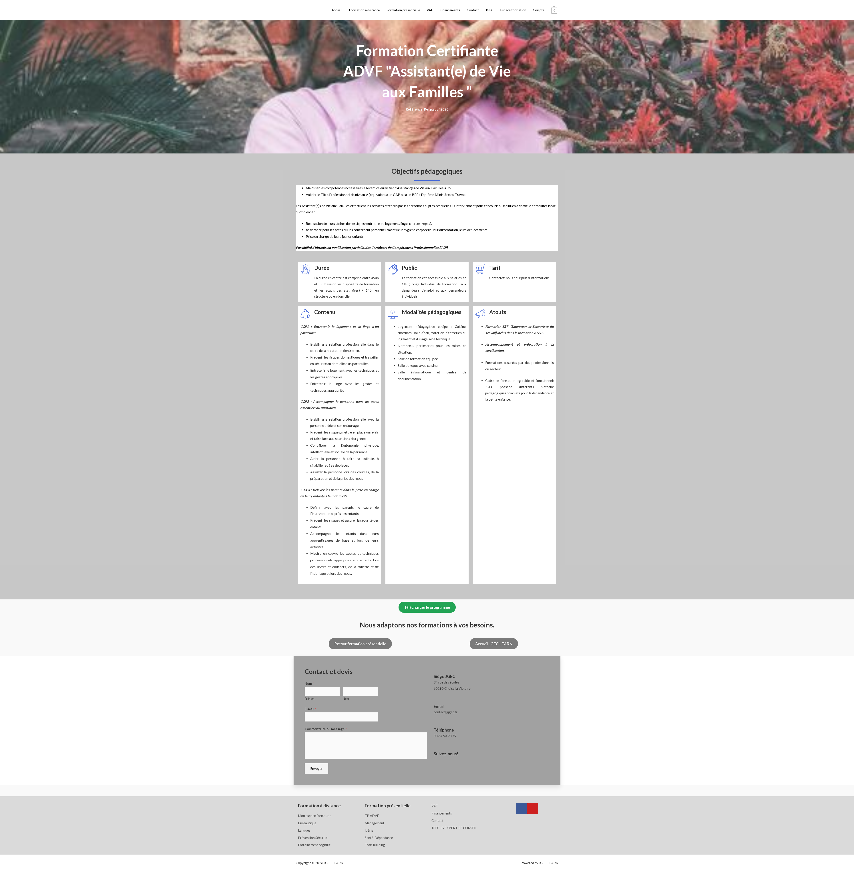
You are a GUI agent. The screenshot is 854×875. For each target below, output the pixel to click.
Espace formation (513, 10)
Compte (538, 10)
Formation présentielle (403, 10)
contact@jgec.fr (445, 712)
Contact (473, 10)
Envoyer (316, 768)
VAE (430, 10)
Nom (309, 683)
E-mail (310, 709)
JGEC (489, 10)
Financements (450, 10)
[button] (427, 607)
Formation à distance (364, 10)
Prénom (309, 698)
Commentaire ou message (326, 729)
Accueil (337, 10)
